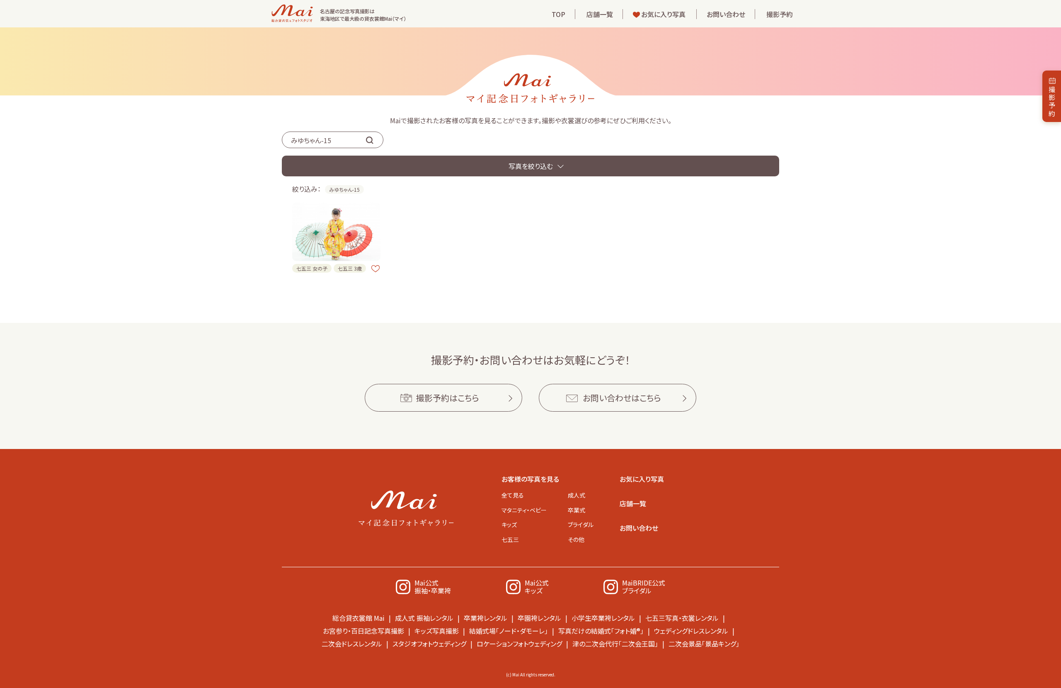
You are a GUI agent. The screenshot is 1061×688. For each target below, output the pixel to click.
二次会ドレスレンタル (352, 644)
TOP (558, 14)
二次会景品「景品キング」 (704, 644)
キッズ (509, 524)
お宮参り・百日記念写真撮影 (363, 631)
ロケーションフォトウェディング (519, 644)
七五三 (510, 539)
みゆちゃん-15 (344, 189)
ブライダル (580, 524)
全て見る (512, 495)
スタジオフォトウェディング (429, 644)
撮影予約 (779, 14)
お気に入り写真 (663, 14)
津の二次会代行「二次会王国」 (615, 644)
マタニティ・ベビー (524, 510)
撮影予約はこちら (447, 398)
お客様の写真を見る (530, 479)
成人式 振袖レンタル (424, 618)
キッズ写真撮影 (436, 631)
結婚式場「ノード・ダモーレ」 (508, 631)
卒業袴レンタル (485, 618)
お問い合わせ (726, 14)
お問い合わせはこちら (622, 398)
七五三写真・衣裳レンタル (682, 618)
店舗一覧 (599, 14)
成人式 (576, 495)
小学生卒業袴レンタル (603, 618)
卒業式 (576, 510)
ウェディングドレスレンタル (691, 631)
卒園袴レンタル (539, 618)
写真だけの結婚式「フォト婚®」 (601, 631)
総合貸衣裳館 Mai (358, 618)
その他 (576, 539)
